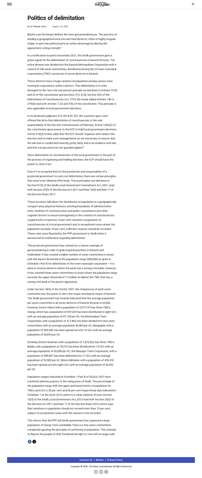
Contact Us (86, 460)
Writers (100, 460)
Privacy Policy (115, 460)
